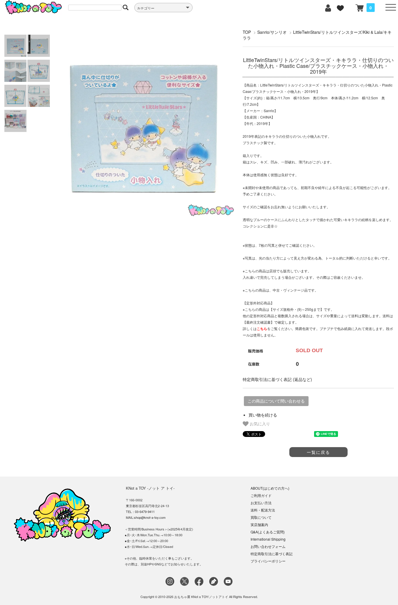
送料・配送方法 (263, 509)
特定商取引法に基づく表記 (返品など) (277, 379)
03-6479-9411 (145, 511)
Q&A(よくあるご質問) (268, 531)
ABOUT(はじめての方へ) (270, 488)
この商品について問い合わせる (276, 401)
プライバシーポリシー (268, 560)
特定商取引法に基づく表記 (272, 553)
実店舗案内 (259, 524)
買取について (261, 517)
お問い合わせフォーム (268, 546)
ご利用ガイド (261, 495)
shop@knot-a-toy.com (149, 517)
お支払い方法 (261, 502)
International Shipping (268, 539)
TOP (247, 32)
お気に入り (259, 423)
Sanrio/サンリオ (272, 32)
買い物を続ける (263, 415)
